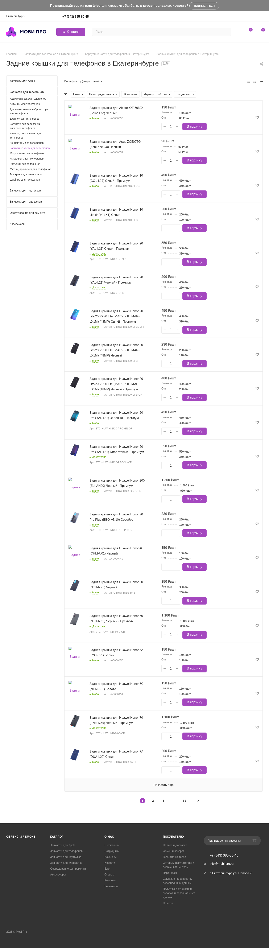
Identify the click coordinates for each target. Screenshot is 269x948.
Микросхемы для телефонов (27, 153)
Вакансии (110, 856)
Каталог (57, 836)
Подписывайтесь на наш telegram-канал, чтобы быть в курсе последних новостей (119, 5)
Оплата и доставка (175, 845)
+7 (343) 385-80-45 (75, 16)
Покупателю (173, 836)
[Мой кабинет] (261, 17)
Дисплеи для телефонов (24, 118)
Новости (109, 862)
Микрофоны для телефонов (27, 158)
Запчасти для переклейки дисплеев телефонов (25, 126)
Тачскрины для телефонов (26, 174)
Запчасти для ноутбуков (65, 856)
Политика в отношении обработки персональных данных (179, 893)
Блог (107, 868)
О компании (111, 845)
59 (184, 800)
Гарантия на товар (174, 856)
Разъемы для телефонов (25, 163)
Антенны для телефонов (25, 104)
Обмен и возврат (173, 851)
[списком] (255, 81)
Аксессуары (58, 874)
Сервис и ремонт (21, 836)
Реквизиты (111, 886)
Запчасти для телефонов (66, 851)
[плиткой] (248, 81)
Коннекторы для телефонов (27, 142)
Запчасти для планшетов (66, 862)
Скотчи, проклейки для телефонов (30, 169)
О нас (109, 836)
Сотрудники (111, 851)
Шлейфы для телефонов (25, 179)
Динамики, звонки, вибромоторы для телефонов (29, 111)
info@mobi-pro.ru (221, 863)
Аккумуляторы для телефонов (28, 98)
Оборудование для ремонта (68, 868)
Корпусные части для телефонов (30, 148)
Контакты (110, 880)
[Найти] (227, 32)
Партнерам (170, 872)
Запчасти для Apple (62, 845)
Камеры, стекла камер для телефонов (25, 135)
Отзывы (109, 874)
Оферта (168, 903)
